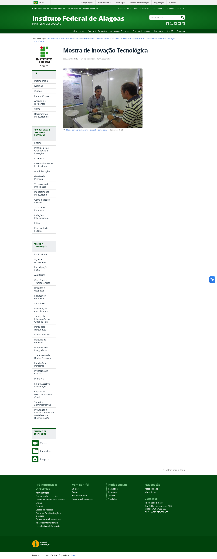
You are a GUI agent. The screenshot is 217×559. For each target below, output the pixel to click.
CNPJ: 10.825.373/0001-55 (156, 512)
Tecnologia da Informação (48, 526)
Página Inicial (53, 39)
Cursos (75, 488)
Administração (42, 492)
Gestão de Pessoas (44, 509)
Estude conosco (79, 495)
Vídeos (43, 443)
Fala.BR (169, 31)
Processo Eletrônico (141, 31)
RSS (183, 23)
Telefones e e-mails (154, 502)
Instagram (175, 23)
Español (171, 8)
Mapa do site (158, 8)
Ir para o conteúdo (40, 8)
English (180, 8)
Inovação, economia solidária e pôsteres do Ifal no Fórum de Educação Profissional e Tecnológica (113, 39)
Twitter (179, 23)
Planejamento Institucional (48, 519)
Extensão (40, 506)
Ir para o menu (57, 8)
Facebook (167, 23)
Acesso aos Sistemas (119, 31)
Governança (78, 31)
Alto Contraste (141, 8)
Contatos (181, 31)
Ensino (39, 503)
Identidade (46, 451)
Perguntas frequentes (82, 499)
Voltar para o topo (175, 469)
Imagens (44, 459)
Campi (75, 492)
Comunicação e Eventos (47, 496)
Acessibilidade (124, 8)
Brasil (42, 2)
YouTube (171, 23)
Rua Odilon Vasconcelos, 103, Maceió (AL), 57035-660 (158, 507)
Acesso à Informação (97, 31)
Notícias (64, 39)
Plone (73, 555)
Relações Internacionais (47, 522)
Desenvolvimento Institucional (50, 499)
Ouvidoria (158, 31)
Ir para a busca (73, 8)
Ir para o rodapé (90, 8)
